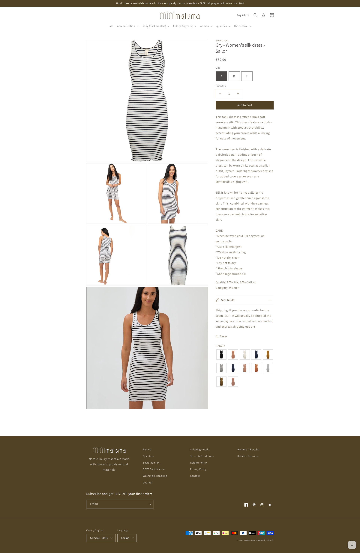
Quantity (221, 86)
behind (147, 449)
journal (147, 482)
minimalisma (249, 540)
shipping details (200, 449)
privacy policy (198, 469)
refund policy (198, 462)
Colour (220, 346)
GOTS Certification (154, 469)
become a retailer (248, 449)
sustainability (151, 462)
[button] (127, 26)
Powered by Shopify (265, 540)
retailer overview (247, 456)
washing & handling (155, 476)
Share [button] (223, 336)
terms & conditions (202, 456)
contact (195, 476)
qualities (148, 456)
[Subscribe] (149, 504)
